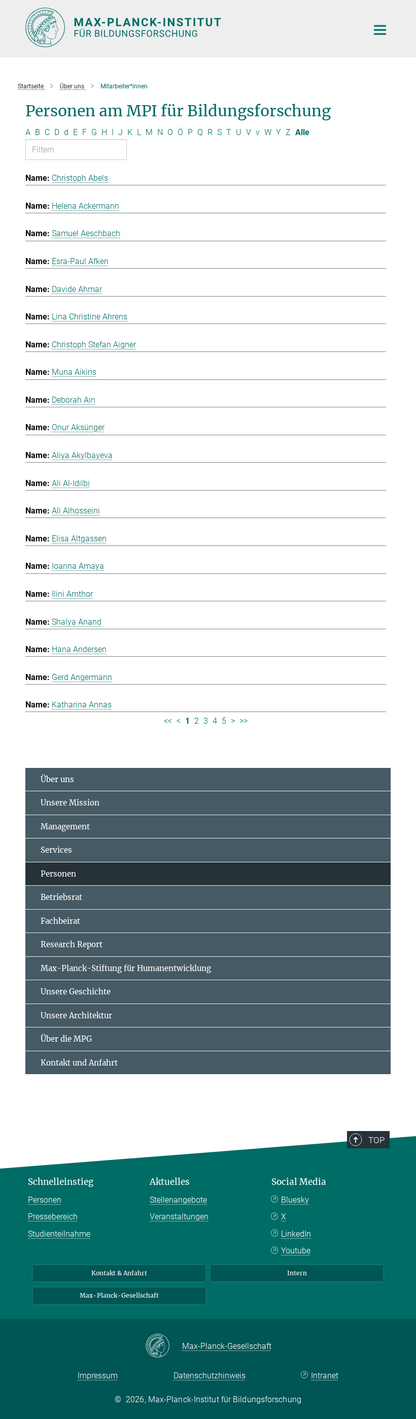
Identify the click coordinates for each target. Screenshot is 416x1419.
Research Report (71, 944)
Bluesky (295, 1200)
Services (56, 850)
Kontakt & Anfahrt (119, 1273)
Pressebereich (53, 1216)
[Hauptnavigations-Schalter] (380, 30)
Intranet (324, 1375)
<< (168, 721)
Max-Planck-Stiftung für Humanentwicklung (126, 968)
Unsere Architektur (76, 1015)
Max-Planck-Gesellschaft (119, 1295)
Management (65, 826)
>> (243, 721)
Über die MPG (66, 1039)
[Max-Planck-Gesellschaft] (163, 1346)
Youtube (295, 1250)
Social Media (298, 1182)
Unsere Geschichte (76, 991)
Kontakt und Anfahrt (79, 1063)
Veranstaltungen (179, 1216)
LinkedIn (296, 1234)
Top (376, 1140)
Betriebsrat (61, 897)
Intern (297, 1273)
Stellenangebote (178, 1200)
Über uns (57, 779)
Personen (58, 874)
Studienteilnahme (59, 1234)
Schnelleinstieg (60, 1182)
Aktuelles (170, 1182)
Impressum (98, 1375)
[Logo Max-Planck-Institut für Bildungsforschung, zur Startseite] (190, 27)
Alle (302, 132)
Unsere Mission (70, 803)
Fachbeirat (60, 921)
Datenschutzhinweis (210, 1375)
